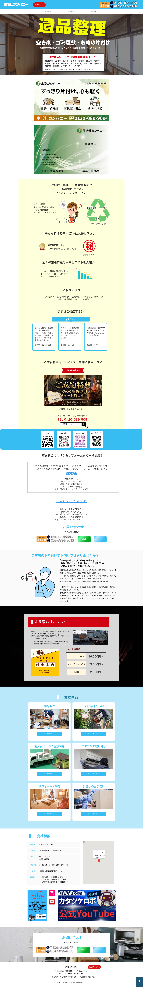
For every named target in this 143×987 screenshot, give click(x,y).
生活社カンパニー (71, 967)
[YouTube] (52, 901)
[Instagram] (52, 893)
